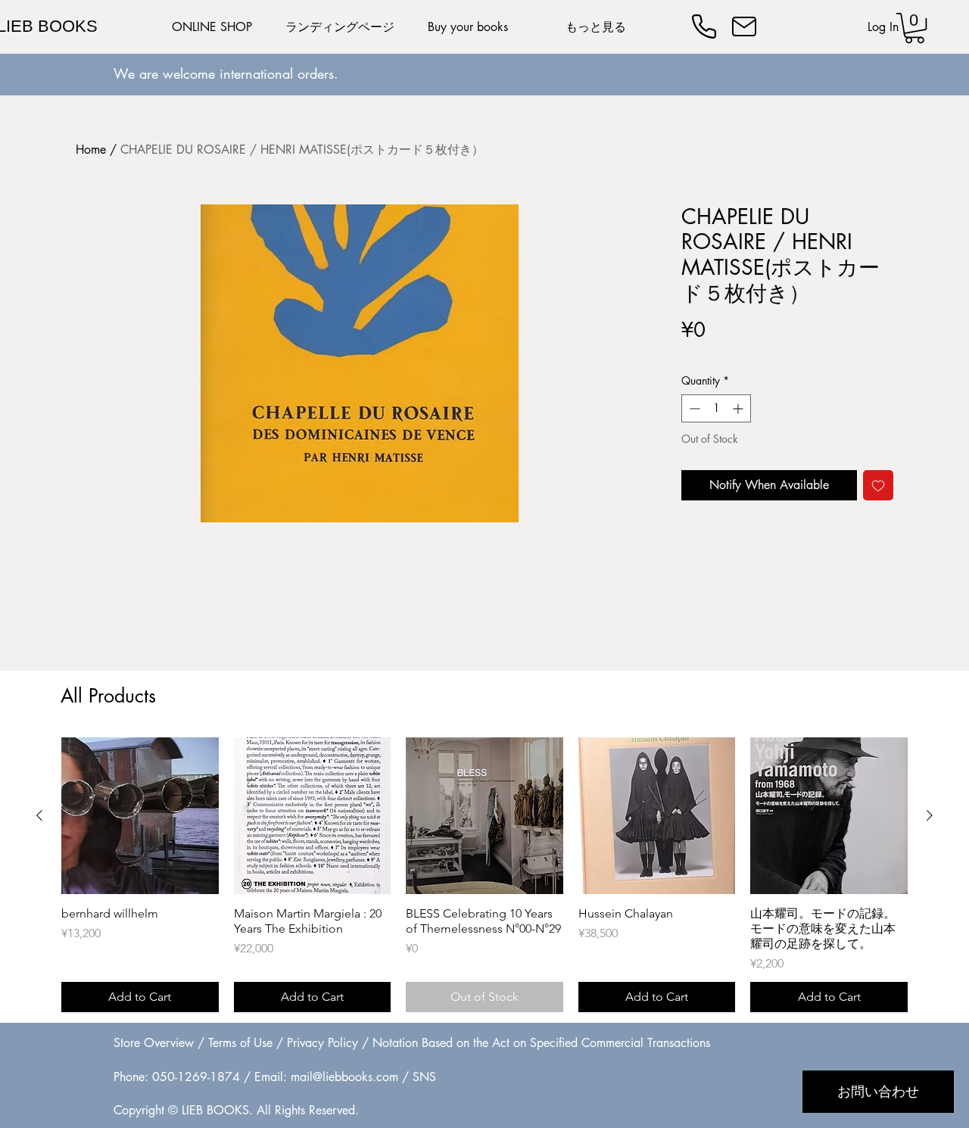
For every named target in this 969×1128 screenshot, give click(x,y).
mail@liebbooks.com (344, 1077)
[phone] (704, 26)
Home (91, 149)
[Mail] (744, 26)
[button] (914, 28)
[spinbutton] (716, 408)
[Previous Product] (39, 815)
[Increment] (739, 408)
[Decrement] (693, 408)
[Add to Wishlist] (878, 485)
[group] (484, 875)
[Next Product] (930, 815)
